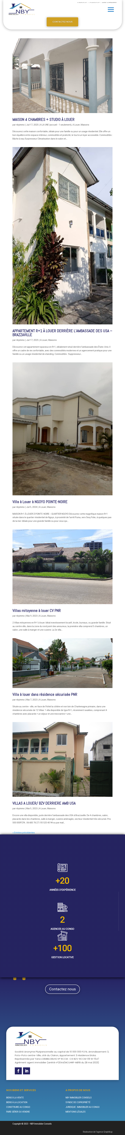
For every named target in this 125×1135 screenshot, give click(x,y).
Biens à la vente (15, 1097)
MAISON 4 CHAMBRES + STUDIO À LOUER (43, 119)
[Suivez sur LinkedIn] (26, 1070)
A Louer (76, 125)
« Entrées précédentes (23, 832)
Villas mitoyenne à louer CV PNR (36, 610)
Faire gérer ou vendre (18, 1112)
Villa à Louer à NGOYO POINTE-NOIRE (40, 501)
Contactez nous (62, 21)
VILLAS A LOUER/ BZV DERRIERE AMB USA (44, 803)
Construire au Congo (18, 1107)
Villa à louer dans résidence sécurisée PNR (44, 694)
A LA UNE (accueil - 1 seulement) (55, 125)
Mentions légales (76, 1112)
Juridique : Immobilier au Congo (83, 1107)
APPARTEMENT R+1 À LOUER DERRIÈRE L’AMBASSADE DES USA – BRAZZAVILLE (62, 332)
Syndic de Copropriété (78, 1102)
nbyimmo (20, 125)
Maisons (85, 125)
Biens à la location (16, 1102)
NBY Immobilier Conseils (79, 1097)
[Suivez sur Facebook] (18, 1070)
